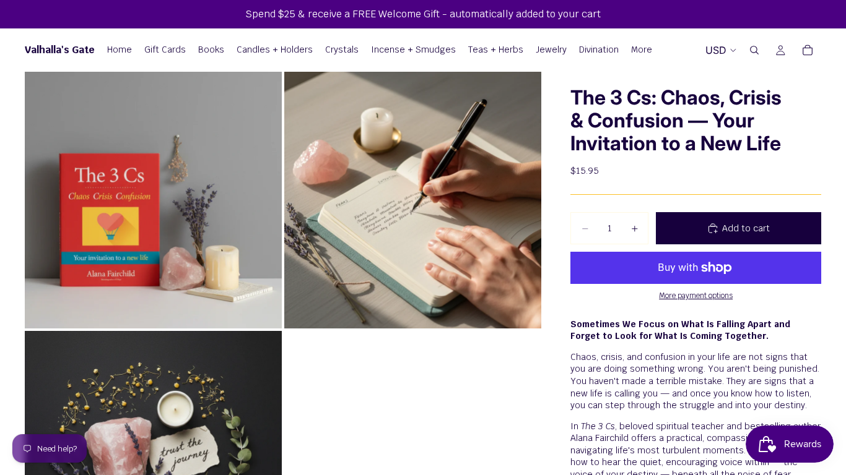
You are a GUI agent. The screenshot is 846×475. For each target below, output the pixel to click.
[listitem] (641, 50)
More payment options (696, 295)
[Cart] (807, 50)
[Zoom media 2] (412, 200)
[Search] (754, 50)
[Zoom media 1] (153, 200)
